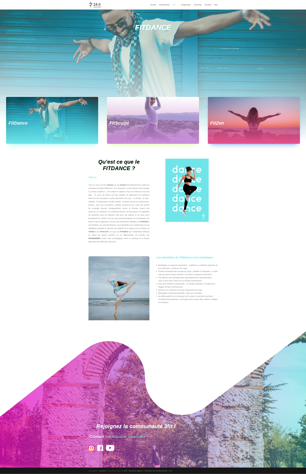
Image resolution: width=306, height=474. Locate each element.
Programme (186, 5)
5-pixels (102, 471)
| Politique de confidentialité (155, 471)
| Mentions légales (135, 471)
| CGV (169, 471)
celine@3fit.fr (137, 437)
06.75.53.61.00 (116, 437)
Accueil (153, 5)
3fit (174, 5)
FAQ (216, 5)
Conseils (207, 5)
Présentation (164, 5)
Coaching (197, 5)
